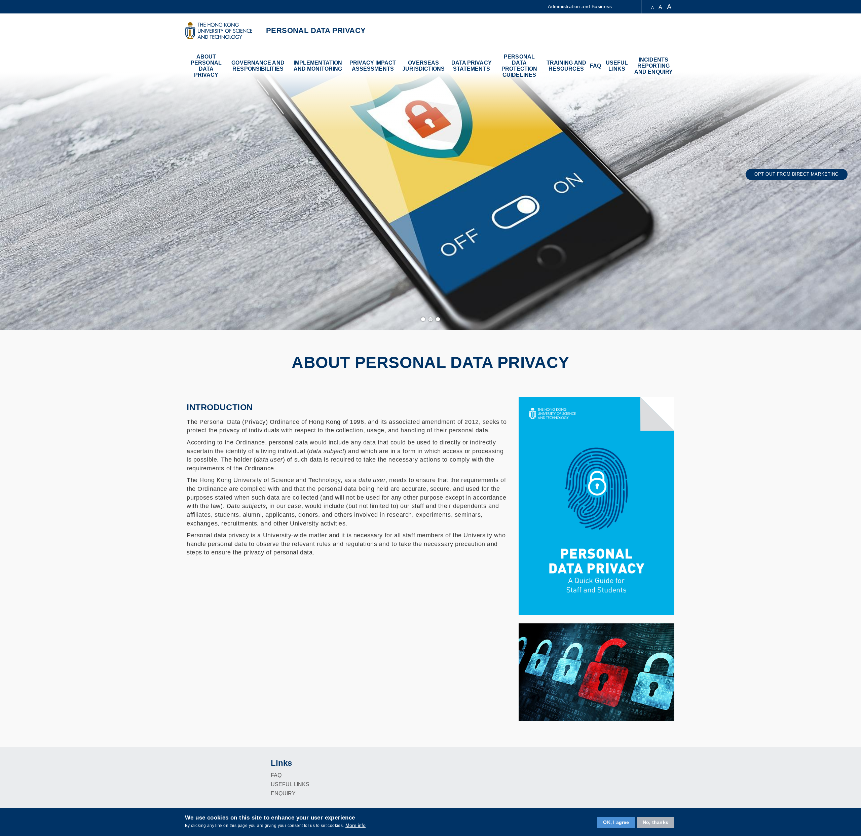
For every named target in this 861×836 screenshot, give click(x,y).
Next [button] (853, 171)
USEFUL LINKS (617, 66)
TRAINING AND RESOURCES (566, 66)
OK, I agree (616, 822)
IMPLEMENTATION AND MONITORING (318, 66)
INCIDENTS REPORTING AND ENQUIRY (653, 66)
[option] (430, 171)
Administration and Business (580, 6)
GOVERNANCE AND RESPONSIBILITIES (257, 66)
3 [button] (438, 319)
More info (355, 825)
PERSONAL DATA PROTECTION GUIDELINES (519, 66)
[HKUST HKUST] (218, 30)
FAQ (595, 66)
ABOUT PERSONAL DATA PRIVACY (206, 66)
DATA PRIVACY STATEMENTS (471, 66)
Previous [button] (7, 171)
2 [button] (431, 319)
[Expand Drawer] (631, 6)
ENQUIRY (283, 793)
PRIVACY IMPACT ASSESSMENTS (372, 66)
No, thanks (655, 822)
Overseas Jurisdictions (423, 66)
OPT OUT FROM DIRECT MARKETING (796, 174)
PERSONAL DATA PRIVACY (316, 30)
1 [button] (423, 319)
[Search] (668, 31)
